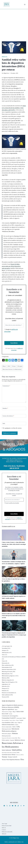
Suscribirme (14, 343)
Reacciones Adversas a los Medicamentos (12, 369)
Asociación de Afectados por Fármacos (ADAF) (13, 656)
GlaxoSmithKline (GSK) (8, 722)
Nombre (5, 408)
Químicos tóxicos (20, 740)
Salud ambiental (6, 694)
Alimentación (5, 652)
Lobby (18, 726)
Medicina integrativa (7, 680)
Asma (3, 654)
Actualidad (4, 648)
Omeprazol (4, 688)
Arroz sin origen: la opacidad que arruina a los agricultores (13, 580)
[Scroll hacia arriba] (25, 830)
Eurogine (20, 366)
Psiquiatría (12, 740)
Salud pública (17, 750)
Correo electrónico (8, 416)
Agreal (16, 709)
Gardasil (21, 720)
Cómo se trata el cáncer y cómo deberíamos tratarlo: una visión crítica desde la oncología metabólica (14, 544)
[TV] (24, 805)
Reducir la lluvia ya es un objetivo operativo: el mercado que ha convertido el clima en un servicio (14, 615)
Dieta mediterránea (6, 665)
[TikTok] (18, 805)
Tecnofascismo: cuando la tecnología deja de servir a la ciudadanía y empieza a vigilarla (13, 562)
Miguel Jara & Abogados (8, 682)
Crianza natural (19, 718)
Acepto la (11, 330)
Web (4, 423)
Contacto (4, 829)
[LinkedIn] (15, 805)
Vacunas (4, 697)
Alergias (4, 650)
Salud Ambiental (6, 750)
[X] (7, 805)
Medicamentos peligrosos (8, 675)
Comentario (6, 386)
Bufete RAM (19, 711)
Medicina (4, 56)
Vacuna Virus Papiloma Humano (11, 759)
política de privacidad (14, 503)
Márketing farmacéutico (6, 735)
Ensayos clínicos (12, 720)
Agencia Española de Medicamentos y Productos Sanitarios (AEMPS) (12, 706)
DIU (9, 366)
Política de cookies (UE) (7, 831)
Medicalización (5, 673)
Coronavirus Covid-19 (9, 718)
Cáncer (3, 661)
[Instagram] (10, 805)
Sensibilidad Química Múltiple (9, 754)
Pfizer (19, 738)
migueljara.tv (5, 684)
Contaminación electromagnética (10, 715)
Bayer (4, 366)
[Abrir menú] (24, 4)
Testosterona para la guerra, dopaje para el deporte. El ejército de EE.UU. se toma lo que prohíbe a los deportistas (14, 635)
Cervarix (10, 713)
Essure (14, 366)
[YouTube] (12, 805)
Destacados (4, 663)
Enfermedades (5, 667)
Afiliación (4, 833)
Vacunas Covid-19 (12, 757)
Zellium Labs (20, 842)
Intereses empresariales (7, 726)
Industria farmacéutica (7, 669)
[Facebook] (4, 805)
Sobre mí (4, 827)
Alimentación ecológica (7, 711)
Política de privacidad (6, 825)
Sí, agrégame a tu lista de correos (12, 428)
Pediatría (4, 690)
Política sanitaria (5, 740)
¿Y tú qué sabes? (6, 646)
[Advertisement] (14, 24)
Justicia (14, 726)
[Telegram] (21, 805)
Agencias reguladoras (8, 709)
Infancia (16, 724)
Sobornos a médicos (20, 754)
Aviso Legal (4, 823)
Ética (22, 759)
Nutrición (4, 686)
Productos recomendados (8, 692)
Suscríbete (14, 514)
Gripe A (20, 722)
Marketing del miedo (7, 671)
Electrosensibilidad (5, 720)
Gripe (16, 722)
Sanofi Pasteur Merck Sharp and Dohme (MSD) (10, 752)
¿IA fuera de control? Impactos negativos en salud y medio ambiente (13, 597)
